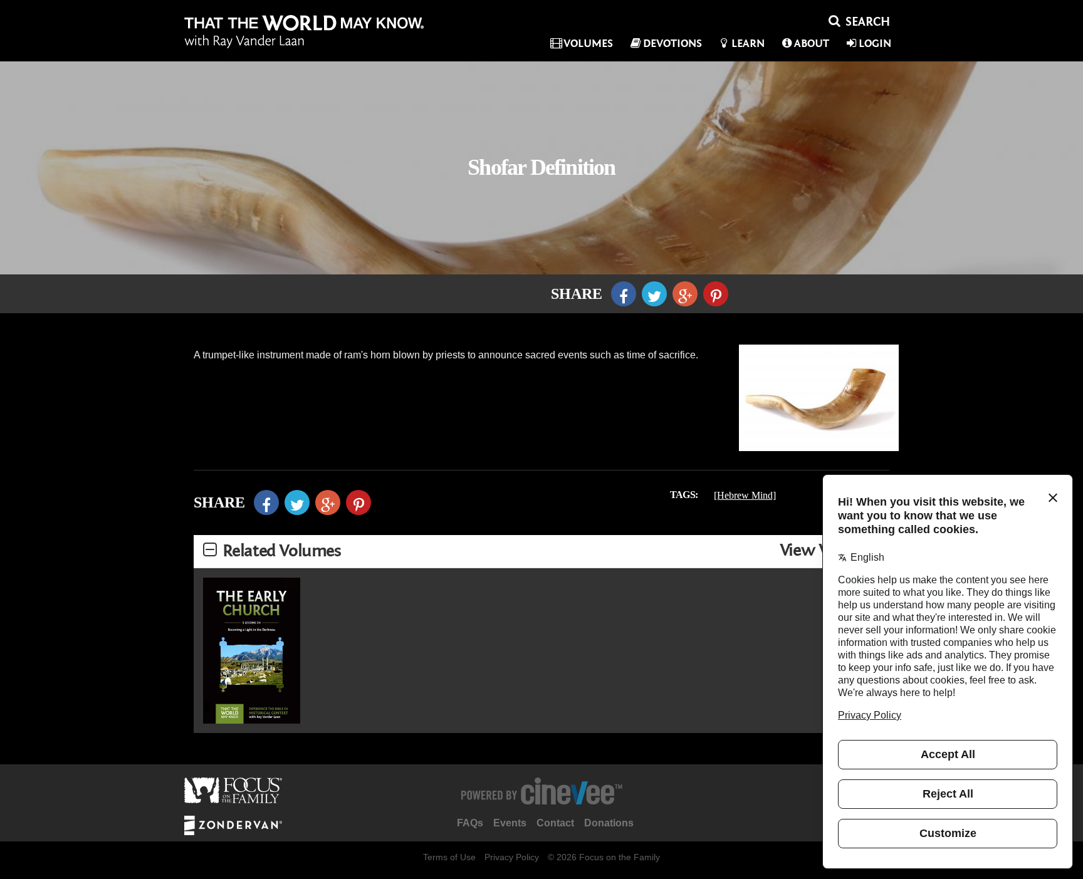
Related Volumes (281, 551)
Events (509, 823)
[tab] (541, 551)
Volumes (588, 43)
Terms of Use (449, 857)
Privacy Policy (511, 857)
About (811, 43)
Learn (748, 43)
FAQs (470, 823)
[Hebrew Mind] (745, 495)
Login (875, 43)
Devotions (672, 43)
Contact (555, 823)
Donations (609, 823)
